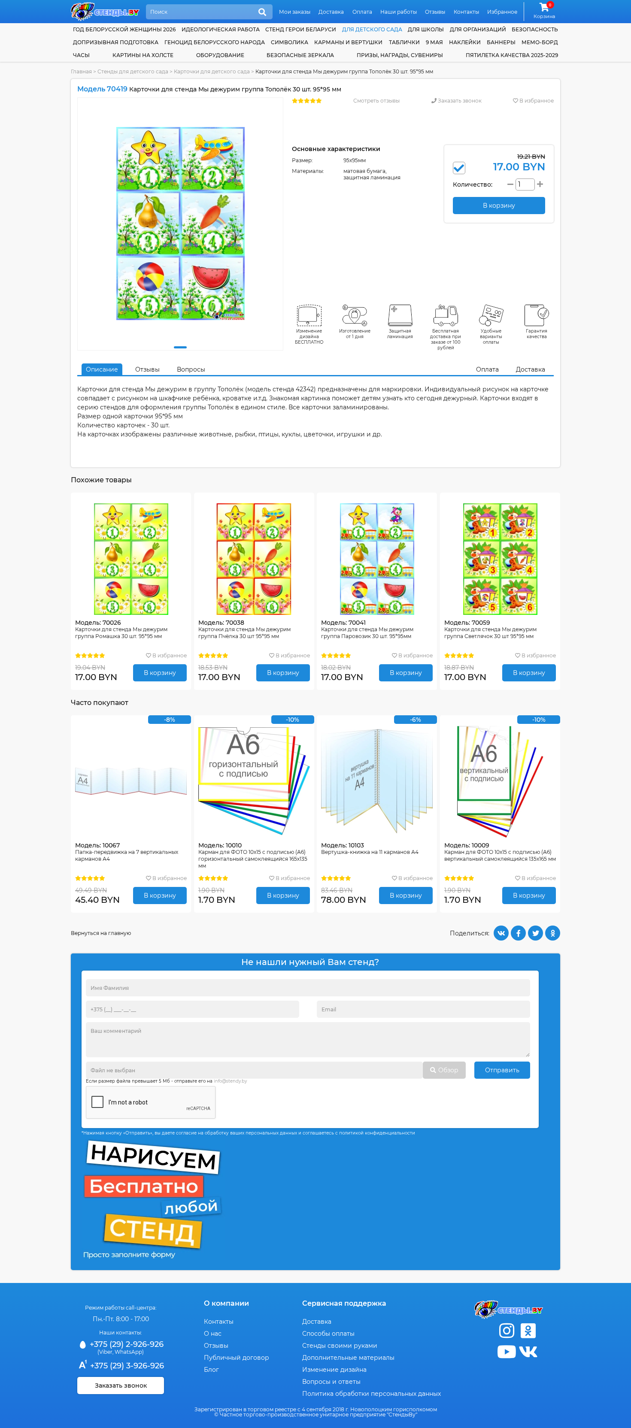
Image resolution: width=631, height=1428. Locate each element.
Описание (102, 369)
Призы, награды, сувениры (400, 55)
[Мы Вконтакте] (528, 1351)
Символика (289, 42)
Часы (81, 55)
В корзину (160, 673)
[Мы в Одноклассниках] (528, 1330)
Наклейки (465, 42)
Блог (211, 1370)
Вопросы (191, 369)
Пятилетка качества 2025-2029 (512, 55)
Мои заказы (294, 12)
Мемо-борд (540, 42)
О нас (212, 1333)
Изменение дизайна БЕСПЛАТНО (309, 336)
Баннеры (501, 42)
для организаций (478, 29)
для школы (426, 29)
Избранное (502, 12)
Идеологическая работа (221, 29)
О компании (226, 1303)
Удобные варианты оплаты (491, 336)
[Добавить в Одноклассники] (552, 933)
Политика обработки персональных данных (371, 1394)
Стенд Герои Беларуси (300, 29)
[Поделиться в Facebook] (518, 933)
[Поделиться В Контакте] (501, 933)
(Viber (104, 1352)
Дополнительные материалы (348, 1357)
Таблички (404, 42)
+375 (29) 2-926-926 (126, 1344)
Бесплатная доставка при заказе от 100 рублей (445, 339)
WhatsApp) (129, 1352)
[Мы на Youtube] (506, 1351)
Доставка (331, 12)
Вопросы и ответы (331, 1382)
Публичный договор (236, 1357)
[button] (180, 347)
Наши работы (398, 12)
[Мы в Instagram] (506, 1330)
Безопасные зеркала (300, 55)
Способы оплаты (328, 1333)
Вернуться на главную (101, 933)
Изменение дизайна (334, 1370)
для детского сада (372, 29)
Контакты (466, 12)
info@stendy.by (230, 1081)
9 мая (434, 42)
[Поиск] (262, 12)
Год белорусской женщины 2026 (124, 29)
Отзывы (435, 12)
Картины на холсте (142, 55)
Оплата (362, 12)
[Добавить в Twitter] (535, 933)
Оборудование (220, 55)
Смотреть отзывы (376, 100)
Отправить (502, 1070)
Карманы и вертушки (348, 42)
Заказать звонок (459, 100)
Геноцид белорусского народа (214, 42)
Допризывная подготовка (115, 42)
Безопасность (535, 29)
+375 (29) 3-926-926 (126, 1366)
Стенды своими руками (339, 1345)
